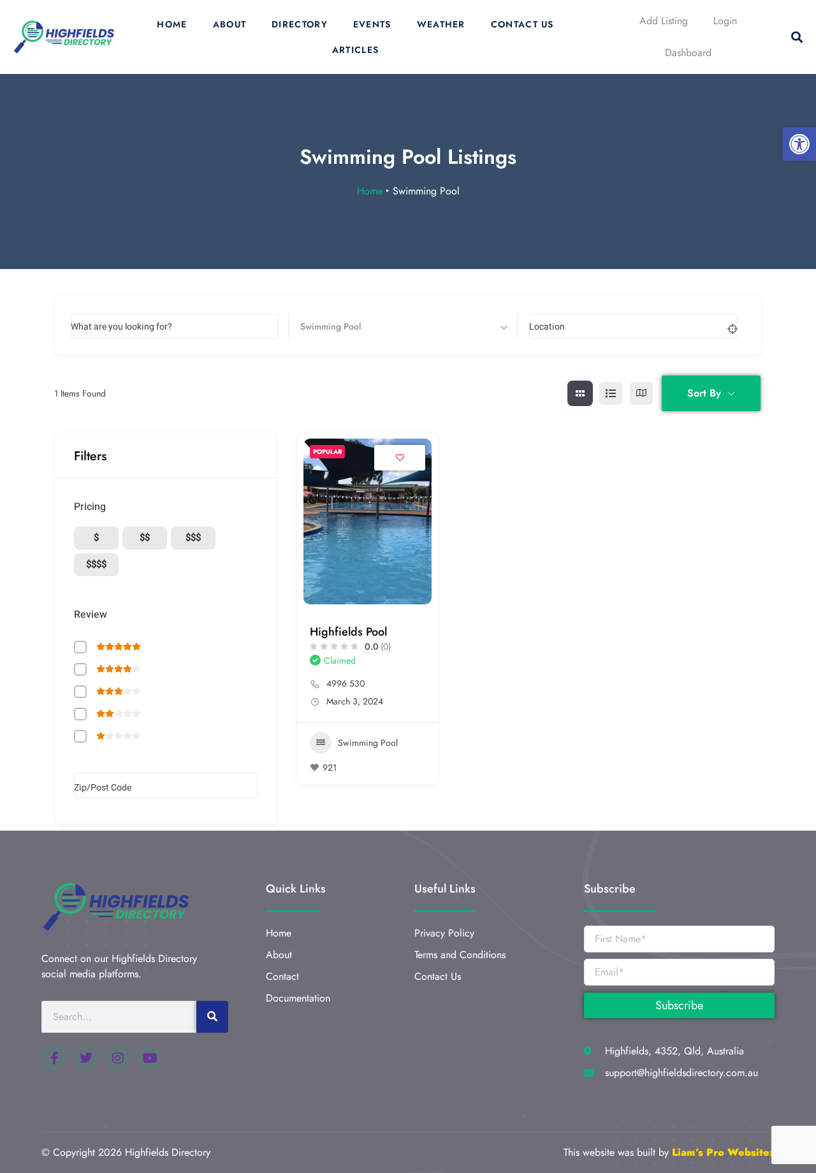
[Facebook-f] (54, 1058)
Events (372, 24)
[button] (799, 144)
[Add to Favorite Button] (399, 457)
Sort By (704, 393)
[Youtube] (150, 1058)
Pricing (90, 506)
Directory (300, 24)
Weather (441, 24)
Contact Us (522, 24)
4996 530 (345, 683)
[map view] (641, 393)
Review (90, 614)
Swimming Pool (368, 742)
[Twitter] (86, 1058)
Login (725, 20)
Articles (355, 49)
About (230, 24)
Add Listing (663, 20)
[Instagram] (118, 1058)
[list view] (610, 393)
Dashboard (688, 52)
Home (172, 24)
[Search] (212, 1017)
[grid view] (580, 393)
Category (318, 326)
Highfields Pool (348, 631)
